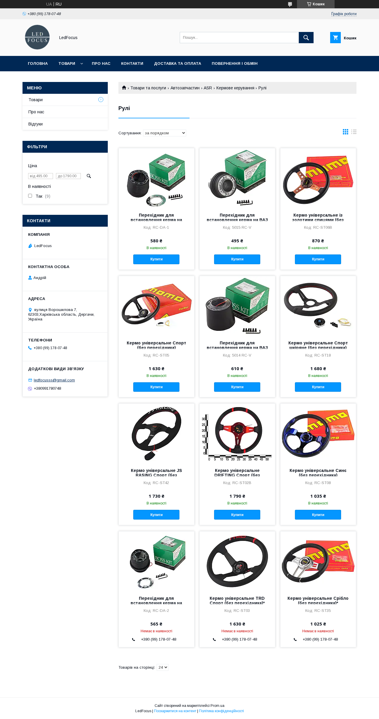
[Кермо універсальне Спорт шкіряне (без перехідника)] (318, 305)
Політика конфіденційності (221, 711)
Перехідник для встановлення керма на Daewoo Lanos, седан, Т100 (156, 220)
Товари (66, 63)
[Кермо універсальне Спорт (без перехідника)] (156, 305)
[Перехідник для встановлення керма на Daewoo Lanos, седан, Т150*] (156, 561)
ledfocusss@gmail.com (54, 380)
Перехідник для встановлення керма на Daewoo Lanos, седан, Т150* (156, 603)
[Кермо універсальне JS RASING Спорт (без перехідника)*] (156, 433)
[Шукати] (306, 37)
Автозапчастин (185, 88)
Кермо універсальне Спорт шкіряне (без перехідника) (318, 345)
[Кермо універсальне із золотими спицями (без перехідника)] (318, 177)
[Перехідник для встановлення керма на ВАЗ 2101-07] (237, 305)
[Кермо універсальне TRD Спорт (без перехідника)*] (237, 561)
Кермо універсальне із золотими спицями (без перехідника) (318, 220)
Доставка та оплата (177, 63)
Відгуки (35, 124)
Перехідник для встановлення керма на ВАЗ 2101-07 (237, 348)
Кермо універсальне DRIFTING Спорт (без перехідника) (237, 475)
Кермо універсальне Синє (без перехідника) (318, 473)
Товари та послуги (148, 88)
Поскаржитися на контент (175, 711)
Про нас (101, 63)
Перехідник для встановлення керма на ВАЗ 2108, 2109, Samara (237, 220)
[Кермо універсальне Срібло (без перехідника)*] (318, 561)
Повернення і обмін (235, 63)
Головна (38, 63)
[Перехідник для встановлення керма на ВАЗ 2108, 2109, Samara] (237, 177)
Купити (156, 259)
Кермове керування (235, 88)
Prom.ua (217, 706)
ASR (208, 88)
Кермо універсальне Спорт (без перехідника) (156, 345)
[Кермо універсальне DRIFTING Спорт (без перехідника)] (237, 433)
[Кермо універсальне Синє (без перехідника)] (318, 433)
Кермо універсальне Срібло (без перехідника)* (318, 600)
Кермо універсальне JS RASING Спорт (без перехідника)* (156, 475)
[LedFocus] (37, 48)
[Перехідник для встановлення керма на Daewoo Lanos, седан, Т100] (156, 177)
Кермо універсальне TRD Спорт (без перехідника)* (237, 600)
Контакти (132, 63)
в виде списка (353, 133)
